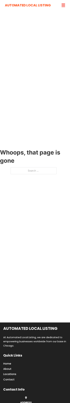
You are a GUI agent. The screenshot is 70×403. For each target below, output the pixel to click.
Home (7, 364)
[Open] (63, 5)
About (7, 369)
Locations (9, 374)
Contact (8, 379)
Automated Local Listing (28, 5)
